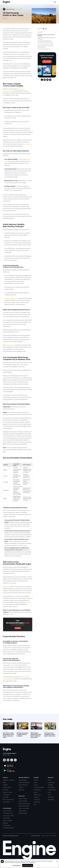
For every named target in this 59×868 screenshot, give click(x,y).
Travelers (21, 787)
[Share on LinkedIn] (44, 80)
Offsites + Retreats (7, 820)
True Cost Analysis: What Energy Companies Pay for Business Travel (45, 41)
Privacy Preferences (35, 835)
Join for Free (47, 61)
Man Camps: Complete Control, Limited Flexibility (46, 35)
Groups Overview (7, 810)
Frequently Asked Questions (44, 48)
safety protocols (26, 144)
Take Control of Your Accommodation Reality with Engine (45, 46)
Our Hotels (5, 797)
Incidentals (5, 789)
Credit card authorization (11, 298)
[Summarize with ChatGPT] (44, 29)
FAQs (49, 792)
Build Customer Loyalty (24, 803)
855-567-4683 (6, 755)
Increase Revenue (22, 801)
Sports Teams (6, 818)
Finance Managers (23, 784)
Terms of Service (45, 835)
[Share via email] (50, 80)
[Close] (56, 861)
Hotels (49, 794)
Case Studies (51, 787)
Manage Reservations (23, 806)
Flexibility (5, 784)
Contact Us (36, 797)
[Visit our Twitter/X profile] (11, 760)
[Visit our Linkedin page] (8, 760)
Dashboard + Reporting (8, 780)
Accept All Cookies (27, 865)
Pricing (49, 780)
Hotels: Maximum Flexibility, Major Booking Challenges (46, 38)
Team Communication (23, 808)
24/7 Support (6, 794)
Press (35, 804)
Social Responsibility (39, 787)
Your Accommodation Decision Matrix (45, 43)
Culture (35, 782)
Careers (36, 784)
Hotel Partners (37, 789)
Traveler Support (22, 810)
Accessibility (51, 799)
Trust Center (37, 799)
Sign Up (35, 792)
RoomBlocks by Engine (8, 827)
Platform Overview (22, 798)
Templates (50, 784)
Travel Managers (23, 780)
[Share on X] (42, 80)
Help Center (51, 797)
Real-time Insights (22, 813)
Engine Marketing (10, 9)
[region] (18, 482)
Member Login (37, 794)
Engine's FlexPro (10, 345)
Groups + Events (7, 787)
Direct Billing (6, 586)
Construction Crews (8, 813)
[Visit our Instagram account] (15, 760)
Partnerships (37, 802)
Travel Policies (6, 802)
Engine (11, 614)
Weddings (5, 823)
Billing (4, 782)
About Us (36, 780)
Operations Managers (24, 782)
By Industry (21, 789)
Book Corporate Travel (8, 799)
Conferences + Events (8, 815)
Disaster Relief (6, 825)
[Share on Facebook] (47, 80)
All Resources (51, 782)
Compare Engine (52, 789)
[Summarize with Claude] (46, 29)
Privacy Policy (53, 835)
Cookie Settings (17, 865)
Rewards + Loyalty (7, 792)
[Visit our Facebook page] (4, 760)
